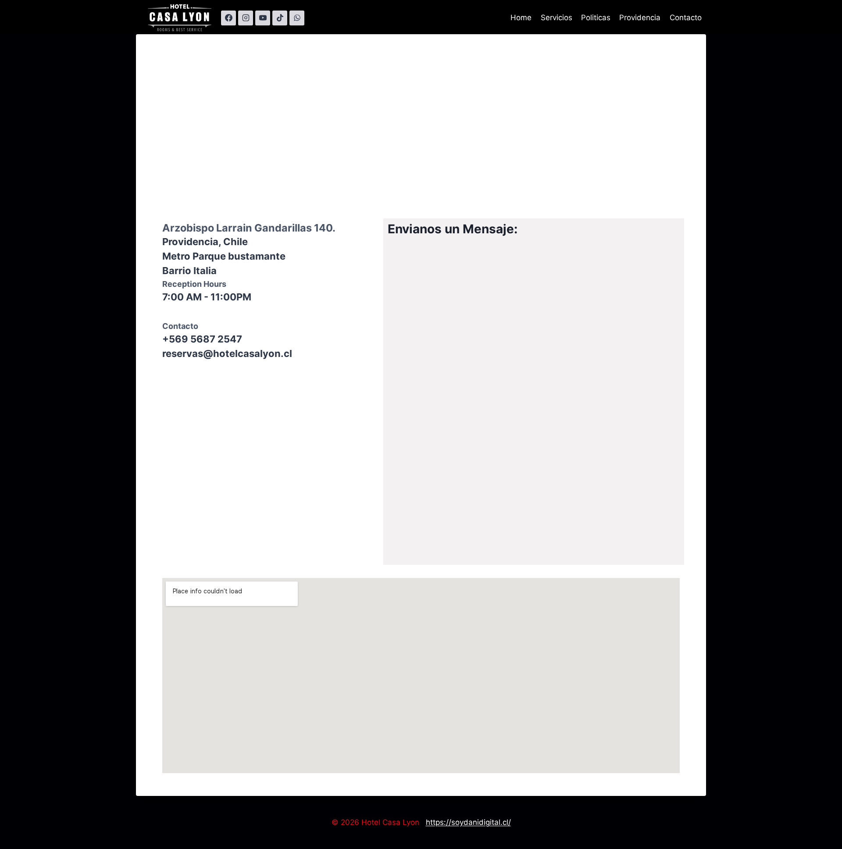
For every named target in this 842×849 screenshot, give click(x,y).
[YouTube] (262, 18)
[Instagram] (245, 18)
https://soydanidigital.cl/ (468, 822)
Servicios (556, 17)
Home (521, 17)
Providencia (639, 17)
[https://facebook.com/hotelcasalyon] (228, 18)
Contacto (686, 17)
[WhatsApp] (296, 18)
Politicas (595, 17)
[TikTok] (279, 18)
